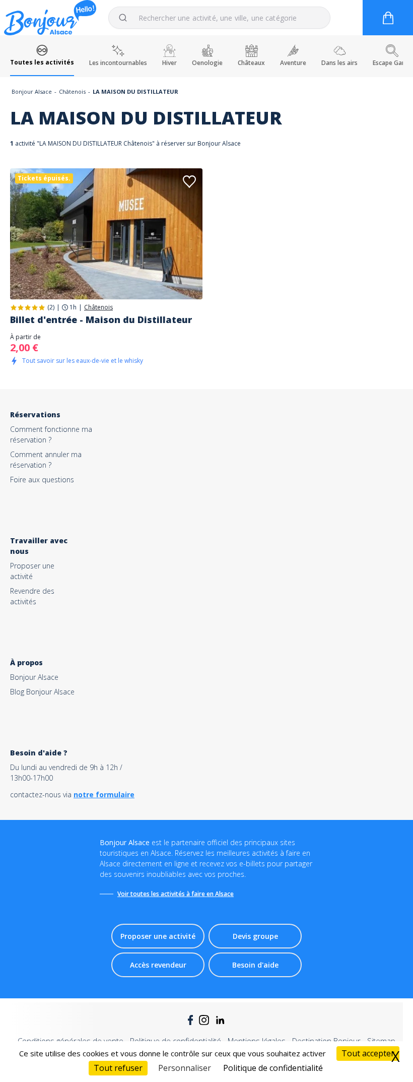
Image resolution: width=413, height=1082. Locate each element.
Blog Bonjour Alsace (42, 691)
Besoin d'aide (255, 965)
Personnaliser (184, 1067)
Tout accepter (367, 1053)
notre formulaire (104, 794)
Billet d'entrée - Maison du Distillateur (101, 319)
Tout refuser (118, 1067)
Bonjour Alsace (32, 91)
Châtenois (72, 91)
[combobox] (219, 18)
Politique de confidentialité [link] (273, 1067)
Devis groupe (255, 936)
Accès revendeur (158, 965)
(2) (50, 307)
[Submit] (128, 18)
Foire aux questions (42, 479)
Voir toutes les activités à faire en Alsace (175, 893)
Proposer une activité (157, 936)
